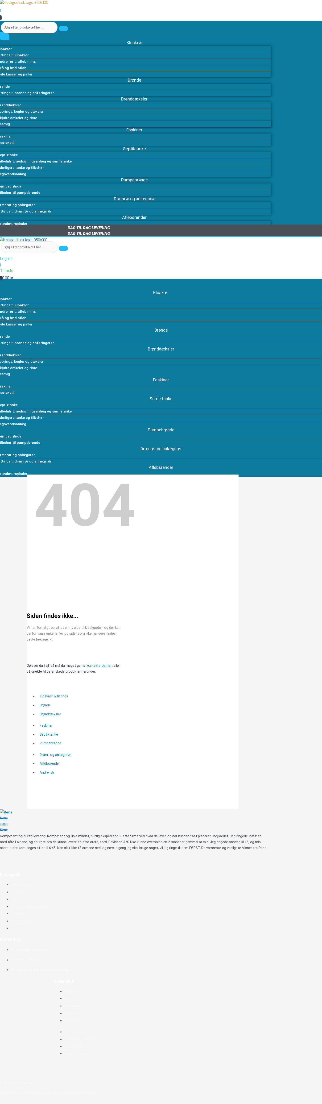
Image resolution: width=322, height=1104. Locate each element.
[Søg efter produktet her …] (30, 247)
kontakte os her (99, 666)
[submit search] (63, 28)
